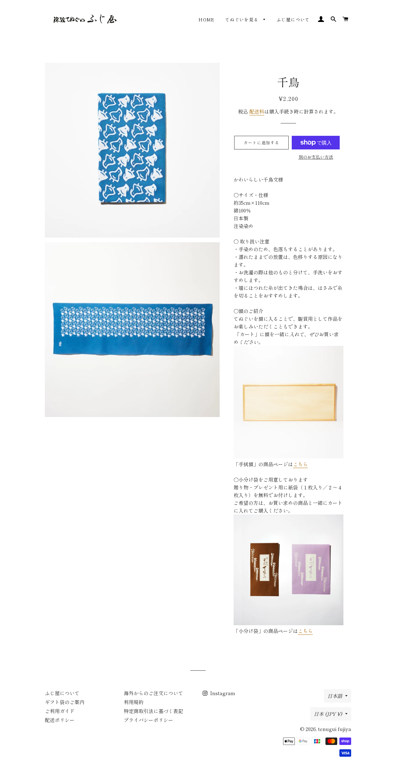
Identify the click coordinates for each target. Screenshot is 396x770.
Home (207, 19)
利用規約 (134, 702)
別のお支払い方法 (316, 157)
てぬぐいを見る (242, 19)
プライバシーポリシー (148, 720)
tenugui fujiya (334, 729)
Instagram (222, 693)
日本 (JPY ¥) (328, 713)
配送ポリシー (60, 720)
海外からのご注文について (153, 693)
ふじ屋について (293, 19)
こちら (300, 464)
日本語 (334, 695)
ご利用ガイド (60, 711)
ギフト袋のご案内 (64, 702)
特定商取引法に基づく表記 (153, 711)
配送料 (256, 111)
